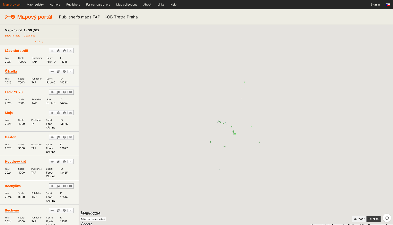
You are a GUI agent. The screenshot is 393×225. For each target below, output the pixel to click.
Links (160, 4)
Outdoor (359, 218)
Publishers (73, 4)
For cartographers (98, 4)
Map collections (126, 4)
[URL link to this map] (70, 51)
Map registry (35, 4)
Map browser (12, 4)
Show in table (12, 35)
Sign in (375, 4)
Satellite (373, 218)
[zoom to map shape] (58, 51)
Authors (55, 4)
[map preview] (52, 71)
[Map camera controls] (387, 218)
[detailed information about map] (64, 51)
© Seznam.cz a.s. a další (93, 219)
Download (29, 35)
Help (174, 4)
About (147, 4)
